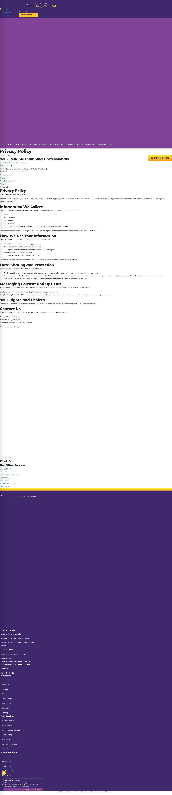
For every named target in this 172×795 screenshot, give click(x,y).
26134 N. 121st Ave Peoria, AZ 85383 (15, 638)
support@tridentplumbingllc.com (13, 654)
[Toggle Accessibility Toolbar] (3, 773)
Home (2, 155)
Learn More (33, 786)
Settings (27, 789)
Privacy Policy (109, 792)
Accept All (37, 789)
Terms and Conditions (97, 792)
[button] (25, 145)
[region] (23, 785)
